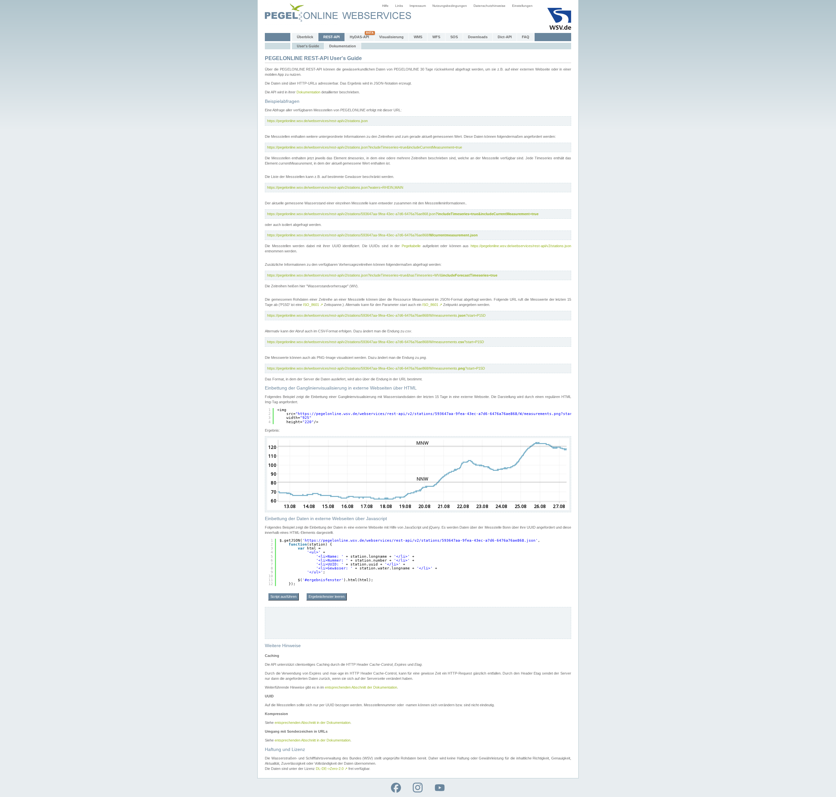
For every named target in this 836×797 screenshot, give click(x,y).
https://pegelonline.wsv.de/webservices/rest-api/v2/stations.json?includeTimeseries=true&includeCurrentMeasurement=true (364, 147)
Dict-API (505, 37)
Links (399, 6)
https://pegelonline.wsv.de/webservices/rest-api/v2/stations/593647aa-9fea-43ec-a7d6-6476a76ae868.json (403, 214)
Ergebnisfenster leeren (327, 596)
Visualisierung (391, 37)
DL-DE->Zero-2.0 (331, 769)
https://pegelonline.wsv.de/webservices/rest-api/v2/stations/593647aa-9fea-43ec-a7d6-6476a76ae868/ (372, 235)
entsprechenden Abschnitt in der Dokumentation (312, 723)
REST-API (331, 37)
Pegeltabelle (411, 246)
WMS (418, 37)
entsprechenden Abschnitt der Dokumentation (361, 687)
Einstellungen (522, 6)
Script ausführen (283, 596)
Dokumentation (342, 46)
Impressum (418, 6)
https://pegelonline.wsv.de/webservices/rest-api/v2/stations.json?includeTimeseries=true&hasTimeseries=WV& (382, 275)
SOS (454, 37)
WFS (436, 37)
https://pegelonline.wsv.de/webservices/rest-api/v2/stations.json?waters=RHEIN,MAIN (335, 187)
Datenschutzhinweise (490, 6)
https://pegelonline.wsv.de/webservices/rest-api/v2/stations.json (317, 121)
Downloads (478, 37)
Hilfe (385, 6)
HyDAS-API (359, 37)
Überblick (305, 37)
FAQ (525, 37)
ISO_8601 (313, 305)
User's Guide (308, 46)
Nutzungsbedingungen (449, 6)
